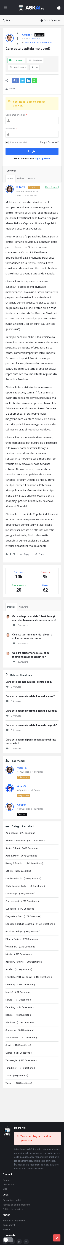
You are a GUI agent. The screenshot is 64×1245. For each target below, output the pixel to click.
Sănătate (21, 1022)
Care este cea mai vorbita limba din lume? (30, 696)
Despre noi (8, 1184)
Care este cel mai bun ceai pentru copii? (29, 681)
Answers (23, 606)
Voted (10, 178)
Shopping (20, 1030)
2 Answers (23, 625)
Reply (26, 554)
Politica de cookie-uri (13, 1209)
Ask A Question (52, 20)
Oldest (20, 178)
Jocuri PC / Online (24, 961)
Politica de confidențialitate (16, 1204)
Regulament (9, 1225)
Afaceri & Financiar (25, 840)
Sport (18, 1045)
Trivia (17, 1075)
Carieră (19, 871)
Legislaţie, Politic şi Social (29, 977)
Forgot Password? (49, 142)
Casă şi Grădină (23, 878)
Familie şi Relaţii (23, 931)
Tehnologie (21, 1060)
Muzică (18, 992)
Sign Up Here (42, 158)
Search (9, 20)
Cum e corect (22, 901)
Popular (11, 606)
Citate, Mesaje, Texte (25, 886)
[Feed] (26, 1241)
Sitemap (7, 1229)
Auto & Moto (22, 855)
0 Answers (16, 686)
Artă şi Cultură (22, 848)
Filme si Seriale (22, 939)
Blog (5, 1189)
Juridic (19, 969)
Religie (19, 1015)
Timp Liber (20, 1068)
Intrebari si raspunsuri (14, 1220)
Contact (7, 1180)
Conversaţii (20, 893)
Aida (20, 786)
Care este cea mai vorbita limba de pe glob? (31, 725)
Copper (21, 804)
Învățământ (21, 946)
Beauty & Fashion (24, 863)
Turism (19, 1083)
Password (12, 128)
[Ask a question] (56, 1237)
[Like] (17, 33)
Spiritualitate (21, 1037)
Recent (31, 178)
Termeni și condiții (12, 1200)
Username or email (16, 114)
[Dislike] (17, 43)
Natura (18, 999)
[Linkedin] (19, 1241)
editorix (21, 767)
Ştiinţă (19, 1052)
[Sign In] (58, 7)
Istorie (19, 954)
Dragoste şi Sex (23, 916)
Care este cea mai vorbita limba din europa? (31, 710)
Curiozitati (21, 908)
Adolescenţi (21, 833)
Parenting (20, 1007)
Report (12, 88)
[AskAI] (32, 7)
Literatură (20, 984)
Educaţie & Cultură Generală (38, 42)
